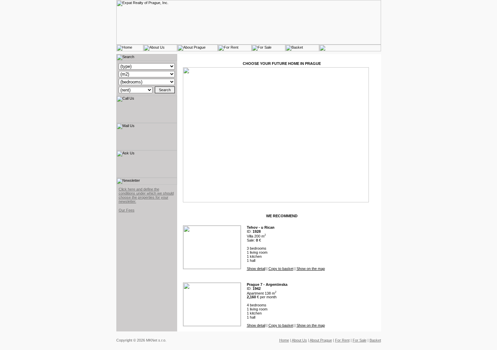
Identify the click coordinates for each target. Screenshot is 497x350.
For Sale (359, 340)
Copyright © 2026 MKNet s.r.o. (141, 340)
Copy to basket (280, 269)
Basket (375, 340)
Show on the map (311, 269)
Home (284, 340)
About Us (299, 340)
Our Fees (127, 210)
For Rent (342, 340)
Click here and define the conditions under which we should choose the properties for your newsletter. (146, 195)
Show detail (256, 269)
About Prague (321, 340)
